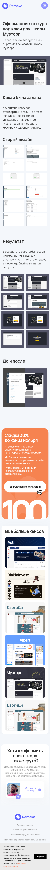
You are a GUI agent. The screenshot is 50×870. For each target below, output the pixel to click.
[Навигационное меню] (44, 5)
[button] (19, 796)
